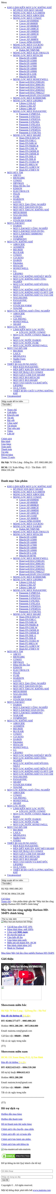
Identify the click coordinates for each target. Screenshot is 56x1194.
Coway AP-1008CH (29, 29)
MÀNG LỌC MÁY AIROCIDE (28, 15)
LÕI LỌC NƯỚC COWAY (32, 332)
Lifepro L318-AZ (27, 103)
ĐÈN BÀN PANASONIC (26, 367)
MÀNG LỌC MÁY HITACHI (28, 55)
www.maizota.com (42, 1190)
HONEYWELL (21, 268)
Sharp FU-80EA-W (28, 164)
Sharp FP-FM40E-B (28, 146)
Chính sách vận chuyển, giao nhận (17, 1129)
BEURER (18, 249)
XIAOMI (17, 308)
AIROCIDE (19, 244)
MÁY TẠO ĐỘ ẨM (17, 348)
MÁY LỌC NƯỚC (16, 327)
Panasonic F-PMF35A (29, 114)
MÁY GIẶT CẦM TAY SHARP (29, 375)
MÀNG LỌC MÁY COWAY (27, 18)
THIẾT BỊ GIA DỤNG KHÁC (22, 364)
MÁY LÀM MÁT (16, 223)
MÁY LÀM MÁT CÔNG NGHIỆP (30, 228)
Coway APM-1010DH (30, 42)
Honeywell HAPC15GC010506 (34, 95)
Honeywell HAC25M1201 (32, 82)
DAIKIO (17, 225)
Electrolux (18, 263)
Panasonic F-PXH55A (29, 119)
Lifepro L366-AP (27, 106)
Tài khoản (12, 425)
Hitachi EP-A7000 (28, 66)
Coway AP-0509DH (29, 21)
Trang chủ (12, 409)
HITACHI (18, 265)
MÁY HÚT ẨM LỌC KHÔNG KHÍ (31, 210)
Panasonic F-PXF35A (29, 116)
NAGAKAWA (20, 215)
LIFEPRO (18, 273)
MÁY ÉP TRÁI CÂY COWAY (28, 372)
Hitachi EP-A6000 (28, 63)
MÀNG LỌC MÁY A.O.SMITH (29, 13)
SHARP (17, 217)
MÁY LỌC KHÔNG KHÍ (20, 241)
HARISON (18, 199)
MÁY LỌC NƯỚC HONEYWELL (30, 345)
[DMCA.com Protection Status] (16, 1158)
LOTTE (17, 202)
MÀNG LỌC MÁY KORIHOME (29, 98)
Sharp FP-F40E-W (28, 143)
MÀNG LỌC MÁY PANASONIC (30, 111)
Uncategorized (14, 396)
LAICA (17, 353)
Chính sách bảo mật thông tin (15, 1144)
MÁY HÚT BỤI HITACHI (26, 377)
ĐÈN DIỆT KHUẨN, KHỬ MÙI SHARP (33, 369)
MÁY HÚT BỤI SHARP (25, 380)
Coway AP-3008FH (28, 39)
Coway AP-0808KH (29, 26)
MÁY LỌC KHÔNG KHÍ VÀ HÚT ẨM (33, 292)
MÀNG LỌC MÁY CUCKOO (28, 44)
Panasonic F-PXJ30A (29, 122)
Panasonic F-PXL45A (29, 124)
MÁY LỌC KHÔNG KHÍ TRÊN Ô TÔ (32, 289)
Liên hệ (10, 433)
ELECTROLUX (21, 191)
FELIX (16, 194)
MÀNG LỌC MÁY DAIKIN (27, 47)
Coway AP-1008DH (29, 31)
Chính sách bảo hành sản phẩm (16, 1139)
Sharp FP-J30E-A (27, 156)
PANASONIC (20, 300)
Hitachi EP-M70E (27, 76)
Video (10, 431)
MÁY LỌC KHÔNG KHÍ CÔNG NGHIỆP (28, 311)
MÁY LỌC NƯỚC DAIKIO (27, 340)
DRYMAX (18, 183)
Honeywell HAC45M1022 (32, 90)
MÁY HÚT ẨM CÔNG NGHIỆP (29, 204)
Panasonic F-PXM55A (30, 130)
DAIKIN (17, 260)
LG (14, 271)
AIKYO (17, 175)
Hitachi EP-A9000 (28, 71)
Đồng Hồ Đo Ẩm (21, 186)
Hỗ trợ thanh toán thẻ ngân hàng (16, 1124)
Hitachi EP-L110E (28, 74)
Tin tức (10, 417)
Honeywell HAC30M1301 (32, 84)
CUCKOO (18, 257)
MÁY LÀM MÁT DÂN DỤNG (28, 231)
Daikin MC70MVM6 (29, 50)
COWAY (17, 180)
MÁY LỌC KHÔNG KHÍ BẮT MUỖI (32, 276)
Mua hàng (6, 953)
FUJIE (16, 196)
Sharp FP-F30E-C (27, 140)
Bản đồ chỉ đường (13, 1062)
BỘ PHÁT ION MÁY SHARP (28, 10)
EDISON (17, 188)
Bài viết (10, 420)
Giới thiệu (12, 412)
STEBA (17, 361)
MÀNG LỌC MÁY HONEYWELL (30, 79)
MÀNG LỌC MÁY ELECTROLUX (31, 52)
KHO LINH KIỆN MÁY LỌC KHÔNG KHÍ (29, 7)
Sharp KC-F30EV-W (29, 170)
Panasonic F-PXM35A (30, 127)
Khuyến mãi (13, 415)
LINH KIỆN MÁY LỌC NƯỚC (29, 329)
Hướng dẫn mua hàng (11, 1114)
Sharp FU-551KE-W (29, 162)
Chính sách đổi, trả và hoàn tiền (16, 1134)
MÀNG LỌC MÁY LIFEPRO (28, 100)
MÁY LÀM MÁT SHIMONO (28, 233)
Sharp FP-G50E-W (28, 148)
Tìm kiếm (6, 404)
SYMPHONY (20, 239)
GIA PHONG (19, 319)
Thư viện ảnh (13, 428)
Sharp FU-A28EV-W (29, 167)
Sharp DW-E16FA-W (29, 138)
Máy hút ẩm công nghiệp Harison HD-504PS (32, 953)
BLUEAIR (18, 252)
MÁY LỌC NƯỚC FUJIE (26, 343)
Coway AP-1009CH (29, 34)
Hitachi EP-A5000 (28, 60)
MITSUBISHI (20, 212)
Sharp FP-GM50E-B (29, 154)
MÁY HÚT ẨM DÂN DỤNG (28, 207)
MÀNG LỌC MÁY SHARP (27, 135)
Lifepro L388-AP (27, 108)
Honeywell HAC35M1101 (32, 87)
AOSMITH (18, 247)
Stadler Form (19, 359)
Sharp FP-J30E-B (27, 159)
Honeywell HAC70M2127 (32, 92)
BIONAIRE (19, 178)
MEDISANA (19, 356)
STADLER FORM (22, 220)
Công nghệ (12, 423)
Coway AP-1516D (28, 36)
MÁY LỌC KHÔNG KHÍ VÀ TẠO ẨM (33, 295)
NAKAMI (18, 236)
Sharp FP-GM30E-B (29, 151)
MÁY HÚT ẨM (15, 172)
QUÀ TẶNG (19, 388)
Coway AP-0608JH (28, 23)
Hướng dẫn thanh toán (11, 1119)
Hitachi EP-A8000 (28, 68)
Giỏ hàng (5, 898)
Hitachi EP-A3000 (28, 58)
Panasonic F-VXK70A (30, 132)
